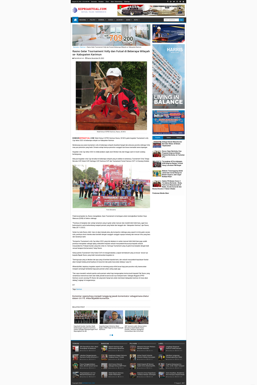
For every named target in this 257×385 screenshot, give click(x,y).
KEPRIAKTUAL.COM (88, 383)
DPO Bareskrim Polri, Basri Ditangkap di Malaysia (89, 347)
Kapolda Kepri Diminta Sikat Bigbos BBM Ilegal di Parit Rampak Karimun (111, 327)
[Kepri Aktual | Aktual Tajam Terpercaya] (75, 19)
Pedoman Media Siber (160, 193)
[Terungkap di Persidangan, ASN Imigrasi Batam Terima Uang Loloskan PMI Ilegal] (157, 164)
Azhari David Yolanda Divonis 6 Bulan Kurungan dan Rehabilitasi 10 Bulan (146, 357)
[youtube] (183, 1)
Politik (92, 20)
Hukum (110, 20)
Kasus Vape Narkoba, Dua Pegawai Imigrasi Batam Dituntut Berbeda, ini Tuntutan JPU (173, 154)
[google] (170, 1)
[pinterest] (180, 1)
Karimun (79, 289)
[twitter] (174, 1)
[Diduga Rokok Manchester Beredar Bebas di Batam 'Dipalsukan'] (157, 144)
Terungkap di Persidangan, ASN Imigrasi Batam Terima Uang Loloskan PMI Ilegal (172, 163)
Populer (157, 137)
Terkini (168, 137)
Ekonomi (120, 20)
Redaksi (101, 1)
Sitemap (127, 1)
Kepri (136, 20)
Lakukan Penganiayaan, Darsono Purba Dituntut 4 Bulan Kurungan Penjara (89, 357)
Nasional (82, 20)
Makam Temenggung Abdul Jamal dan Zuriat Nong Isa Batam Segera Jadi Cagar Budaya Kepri (172, 174)
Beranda (94, 1)
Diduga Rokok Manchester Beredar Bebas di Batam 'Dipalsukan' (172, 144)
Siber (107, 1)
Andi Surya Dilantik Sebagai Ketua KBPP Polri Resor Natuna (117, 365)
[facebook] (167, 1)
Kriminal (101, 20)
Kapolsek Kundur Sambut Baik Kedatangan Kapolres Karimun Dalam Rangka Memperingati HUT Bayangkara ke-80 (86, 328)
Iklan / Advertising (116, 1)
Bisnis (128, 20)
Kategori (179, 137)
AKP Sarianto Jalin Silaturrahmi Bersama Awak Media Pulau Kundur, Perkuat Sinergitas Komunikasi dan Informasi (136, 328)
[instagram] (177, 1)
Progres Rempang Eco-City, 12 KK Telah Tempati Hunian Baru (175, 365)
